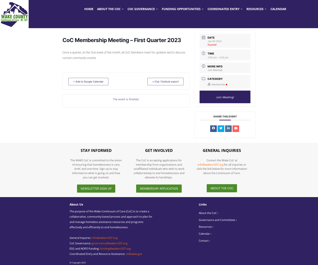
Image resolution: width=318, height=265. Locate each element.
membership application (159, 188)
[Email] (236, 128)
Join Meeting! (215, 70)
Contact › (204, 240)
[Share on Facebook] (213, 128)
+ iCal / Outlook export (165, 81)
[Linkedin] (228, 128)
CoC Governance (141, 9)
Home (88, 9)
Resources (255, 9)
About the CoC (109, 9)
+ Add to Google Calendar (88, 81)
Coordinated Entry (223, 9)
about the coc (221, 188)
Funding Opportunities (181, 9)
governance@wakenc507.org (110, 243)
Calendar (278, 9)
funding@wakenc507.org (115, 248)
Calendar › (205, 234)
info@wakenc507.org (210, 164)
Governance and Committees (217, 220)
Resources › (206, 227)
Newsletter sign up (96, 188)
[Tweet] (221, 128)
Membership (218, 84)
